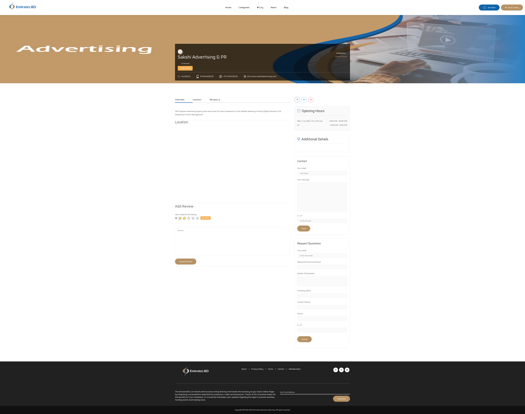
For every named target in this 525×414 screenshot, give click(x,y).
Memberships (295, 369)
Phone (300, 313)
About (244, 369)
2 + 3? (299, 215)
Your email (301, 168)
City (261, 7)
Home (228, 7)
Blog (286, 7)
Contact (281, 369)
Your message (303, 179)
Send (303, 228)
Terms (270, 369)
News (273, 7)
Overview (179, 99)
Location (197, 99)
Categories (244, 7)
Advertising (341, 56)
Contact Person (303, 302)
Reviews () (215, 99)
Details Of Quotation (306, 273)
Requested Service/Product (309, 261)
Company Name (304, 290)
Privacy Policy (257, 369)
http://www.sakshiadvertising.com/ (261, 76)
